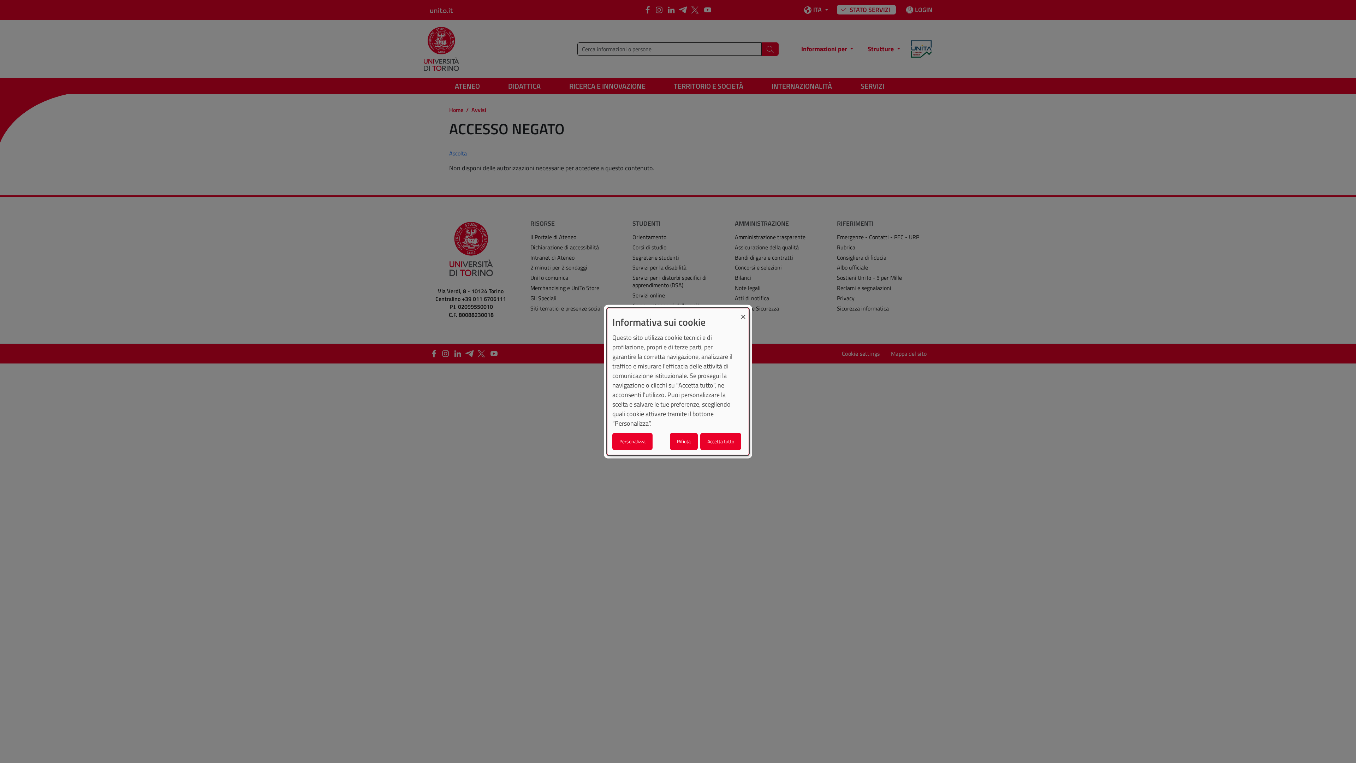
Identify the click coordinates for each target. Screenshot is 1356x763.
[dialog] (678, 381)
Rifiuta (684, 441)
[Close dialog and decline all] (743, 312)
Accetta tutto (720, 441)
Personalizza (632, 441)
